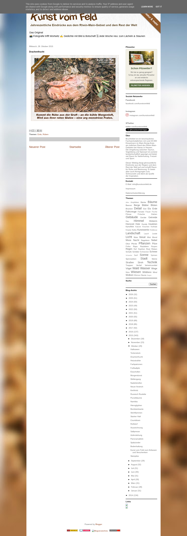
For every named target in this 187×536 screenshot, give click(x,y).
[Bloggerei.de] (84, 531)
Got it (159, 7)
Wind (155, 272)
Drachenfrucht (136, 357)
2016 (131, 332)
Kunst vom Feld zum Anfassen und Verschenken (143, 451)
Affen (127, 202)
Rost (148, 249)
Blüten (154, 205)
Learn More (147, 7)
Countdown (135, 420)
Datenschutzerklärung (135, 193)
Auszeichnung (136, 428)
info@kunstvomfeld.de (142, 184)
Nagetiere (145, 240)
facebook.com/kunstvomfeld (138, 103)
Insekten (152, 224)
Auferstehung (136, 435)
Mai (133, 476)
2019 (131, 320)
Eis (149, 208)
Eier (145, 209)
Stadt (143, 258)
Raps (135, 246)
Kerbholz (134, 390)
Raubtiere (144, 246)
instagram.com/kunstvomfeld (142, 115)
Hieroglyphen (136, 405)
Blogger (98, 524)
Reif (135, 249)
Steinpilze (134, 456)
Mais (136, 237)
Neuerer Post (37, 146)
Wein (128, 272)
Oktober (135, 346)
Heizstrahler (135, 360)
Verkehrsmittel (151, 265)
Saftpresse (135, 431)
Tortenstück (135, 353)
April (133, 479)
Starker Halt (135, 416)
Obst (128, 244)
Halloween (134, 349)
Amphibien (135, 202)
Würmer (137, 275)
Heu (127, 221)
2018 (131, 324)
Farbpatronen (136, 364)
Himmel (139, 220)
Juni (133, 472)
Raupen (154, 247)
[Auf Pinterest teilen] (40, 130)
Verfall (139, 265)
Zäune (143, 275)
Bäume (152, 202)
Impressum (130, 189)
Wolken (129, 275)
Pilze (154, 243)
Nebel (154, 240)
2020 (131, 317)
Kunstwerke (143, 230)
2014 (131, 495)
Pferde (134, 244)
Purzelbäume (136, 398)
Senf (136, 255)
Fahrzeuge (131, 211)
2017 (131, 328)
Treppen (129, 265)
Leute (154, 233)
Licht (129, 237)
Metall (142, 237)
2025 (131, 298)
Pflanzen (144, 243)
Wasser (145, 268)
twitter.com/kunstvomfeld (136, 126)
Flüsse (128, 214)
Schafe (129, 252)
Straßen (130, 262)
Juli (132, 468)
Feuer (148, 212)
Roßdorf (134, 424)
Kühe (134, 230)
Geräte (143, 217)
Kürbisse (153, 230)
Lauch (146, 234)
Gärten (154, 214)
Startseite (75, 146)
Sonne (144, 255)
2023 (131, 305)
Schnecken (144, 252)
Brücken (129, 209)
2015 (131, 335)
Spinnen (154, 255)
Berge (137, 205)
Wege (154, 268)
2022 (131, 309)
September (136, 461)
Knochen (145, 227)
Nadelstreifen (136, 383)
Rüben (45, 134)
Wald (135, 268)
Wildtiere (146, 272)
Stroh (140, 262)
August (134, 464)
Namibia (134, 401)
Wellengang (135, 379)
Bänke (143, 202)
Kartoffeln (130, 226)
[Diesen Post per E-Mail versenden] (30, 130)
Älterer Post (112, 146)
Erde (40, 134)
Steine (154, 259)
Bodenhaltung (136, 446)
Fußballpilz (135, 368)
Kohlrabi (154, 227)
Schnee (153, 251)
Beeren (129, 205)
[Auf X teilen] (35, 130)
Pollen (128, 247)
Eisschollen (135, 372)
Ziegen (149, 275)
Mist (149, 237)
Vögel (128, 268)
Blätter (145, 205)
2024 (131, 302)
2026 (131, 294)
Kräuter (128, 230)
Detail (138, 208)
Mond (154, 237)
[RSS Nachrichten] (72, 531)
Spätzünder (135, 442)
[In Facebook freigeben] (38, 130)
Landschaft (133, 233)
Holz (138, 224)
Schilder (135, 252)
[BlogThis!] (33, 130)
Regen (129, 249)
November (136, 342)
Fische (154, 212)
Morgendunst (136, 375)
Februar (135, 487)
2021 (131, 313)
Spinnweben (131, 259)
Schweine (129, 255)
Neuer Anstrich (136, 387)
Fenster (141, 212)
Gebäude (132, 217)
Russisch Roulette (138, 394)
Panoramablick (136, 439)
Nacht (136, 240)
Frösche (141, 214)
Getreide (152, 217)
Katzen (138, 227)
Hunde (144, 224)
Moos (128, 240)
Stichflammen (136, 413)
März (133, 483)
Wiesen (136, 272)
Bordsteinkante (136, 409)
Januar (134, 491)
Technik (152, 262)
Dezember (136, 339)
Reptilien (141, 249)
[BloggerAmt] (100, 531)
